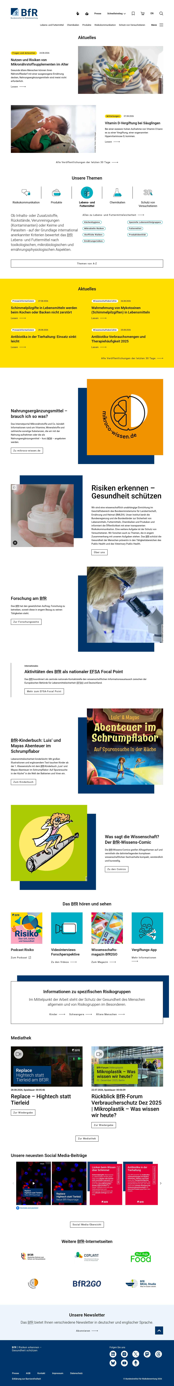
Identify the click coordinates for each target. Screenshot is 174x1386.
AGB (28, 1373)
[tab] (26, 197)
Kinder (53, 1014)
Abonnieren (83, 1330)
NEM (49, 438)
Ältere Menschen (106, 1014)
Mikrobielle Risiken (94, 228)
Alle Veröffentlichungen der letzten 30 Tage (83, 162)
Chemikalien (73, 25)
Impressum (57, 1373)
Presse (97, 13)
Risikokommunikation (105, 25)
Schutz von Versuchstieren (132, 25)
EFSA (95, 671)
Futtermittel (135, 228)
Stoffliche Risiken (93, 235)
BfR (70, 235)
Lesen (14, 86)
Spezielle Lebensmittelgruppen (145, 222)
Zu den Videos (60, 962)
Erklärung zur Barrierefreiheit (26, 1378)
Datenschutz (76, 1373)
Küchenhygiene (92, 222)
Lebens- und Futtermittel (52, 25)
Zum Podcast (19, 957)
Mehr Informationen (144, 957)
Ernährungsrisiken (93, 241)
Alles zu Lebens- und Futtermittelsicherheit (109, 215)
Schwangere (76, 1014)
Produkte (86, 25)
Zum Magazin (99, 962)
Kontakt (41, 1373)
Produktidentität (137, 235)
